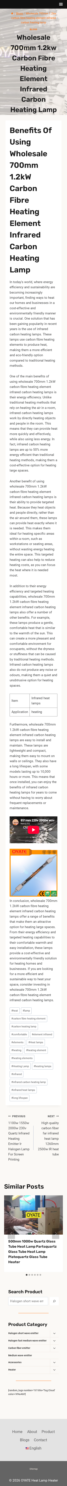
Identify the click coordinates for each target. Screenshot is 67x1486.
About (32, 1432)
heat (14, 1010)
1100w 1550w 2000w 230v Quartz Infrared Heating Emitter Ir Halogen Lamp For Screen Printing (19, 1138)
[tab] (26, 1275)
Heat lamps (35, 1042)
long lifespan (19, 1097)
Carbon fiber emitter (19, 1348)
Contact (40, 1440)
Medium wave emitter (20, 1355)
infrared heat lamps (23, 1090)
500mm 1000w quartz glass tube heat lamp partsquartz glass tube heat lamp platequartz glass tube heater (32, 1251)
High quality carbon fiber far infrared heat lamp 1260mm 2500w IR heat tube (48, 1135)
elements (17, 1042)
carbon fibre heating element (28, 1018)
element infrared (42, 1034)
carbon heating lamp (23, 1026)
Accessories (14, 1362)
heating (16, 1050)
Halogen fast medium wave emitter (27, 1340)
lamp (26, 1010)
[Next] (55, 1233)
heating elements (22, 1058)
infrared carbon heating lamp (28, 1082)
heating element (36, 1050)
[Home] (12, 13)
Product (48, 1432)
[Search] (54, 1301)
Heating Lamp (20, 1066)
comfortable (19, 1034)
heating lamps (42, 1066)
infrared (16, 1074)
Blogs (33, 29)
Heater (12, 1369)
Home (17, 1432)
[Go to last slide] (11, 1233)
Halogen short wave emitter (23, 1333)
